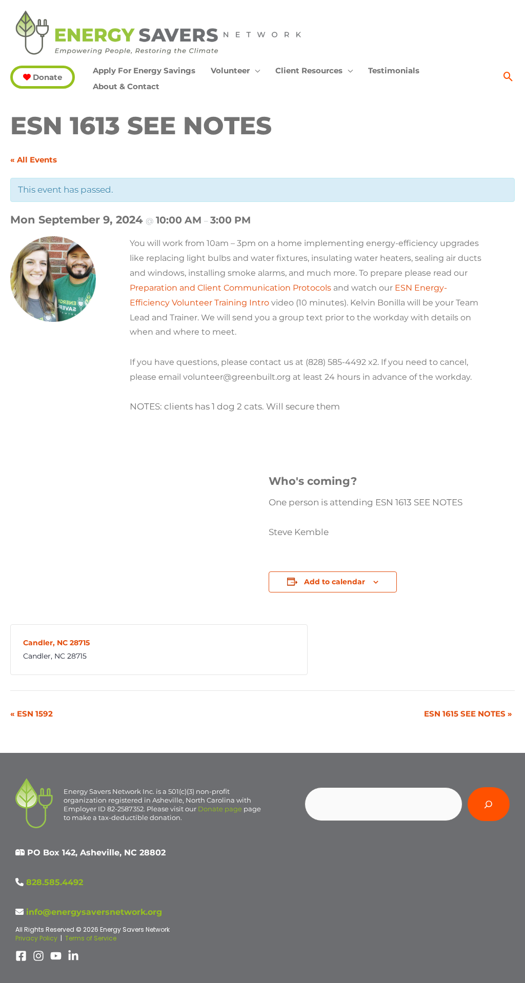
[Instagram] (38, 955)
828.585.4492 (54, 882)
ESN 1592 (31, 714)
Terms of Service (90, 938)
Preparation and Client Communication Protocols (230, 288)
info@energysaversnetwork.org (94, 912)
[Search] (489, 804)
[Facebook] (21, 955)
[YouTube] (56, 955)
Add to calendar (334, 581)
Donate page (220, 809)
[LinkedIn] (73, 955)
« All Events (33, 160)
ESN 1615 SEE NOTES (468, 714)
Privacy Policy (36, 938)
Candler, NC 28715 (56, 642)
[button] (42, 77)
